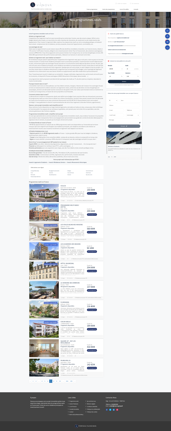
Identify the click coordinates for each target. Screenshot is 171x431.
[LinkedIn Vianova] (114, 410)
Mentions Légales (91, 404)
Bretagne (69, 170)
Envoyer (123, 126)
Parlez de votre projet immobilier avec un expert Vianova (123, 93)
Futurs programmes (92, 9)
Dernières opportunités (50, 206)
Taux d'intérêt (111, 73)
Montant (110, 65)
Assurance (127, 73)
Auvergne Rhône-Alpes (35, 170)
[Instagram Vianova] (117, 410)
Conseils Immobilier (74, 409)
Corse (32, 172)
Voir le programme (92, 193)
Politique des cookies (92, 412)
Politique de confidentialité (93, 409)
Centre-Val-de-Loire (89, 170)
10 (60, 381)
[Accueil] (29, 29)
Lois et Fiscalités (124, 9)
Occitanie (69, 174)
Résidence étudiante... (114, 146)
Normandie (33, 174)
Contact (71, 412)
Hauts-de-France (71, 172)
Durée (126, 65)
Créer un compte (121, 3)
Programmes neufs (73, 401)
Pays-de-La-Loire (89, 174)
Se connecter (135, 3)
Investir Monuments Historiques (77, 162)
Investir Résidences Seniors (57, 162)
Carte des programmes (108, 9)
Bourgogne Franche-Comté (54, 170)
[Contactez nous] (167, 47)
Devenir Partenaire (73, 404)
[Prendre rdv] (167, 30)
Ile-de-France (88, 172)
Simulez (124, 81)
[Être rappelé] (167, 36)
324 (67, 381)
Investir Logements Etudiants (38, 162)
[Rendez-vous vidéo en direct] (167, 42)
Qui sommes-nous (91, 401)
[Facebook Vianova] (107, 410)
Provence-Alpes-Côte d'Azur (36, 176)
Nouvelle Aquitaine (52, 174)
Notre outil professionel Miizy (76, 414)
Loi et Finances (73, 406)
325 (71, 381)
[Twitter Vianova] (110, 410)
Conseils (136, 9)
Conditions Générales (92, 406)
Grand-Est (51, 172)
